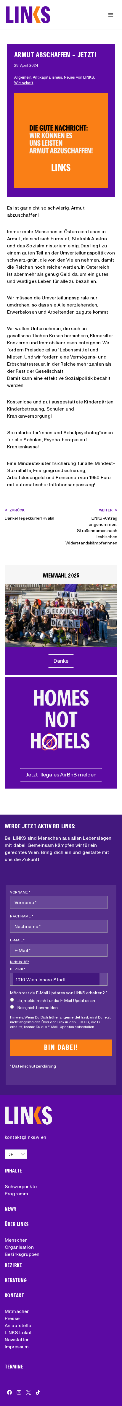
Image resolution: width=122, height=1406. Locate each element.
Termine (14, 1367)
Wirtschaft (23, 83)
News (11, 1209)
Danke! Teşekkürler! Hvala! (29, 514)
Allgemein (22, 77)
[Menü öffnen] (110, 14)
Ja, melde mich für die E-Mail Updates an (56, 1000)
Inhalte (13, 1171)
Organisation (19, 1247)
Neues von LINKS (79, 77)
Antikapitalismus (47, 77)
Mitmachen (17, 1311)
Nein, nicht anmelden (37, 1007)
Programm (16, 1193)
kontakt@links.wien (25, 1137)
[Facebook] (9, 1392)
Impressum (17, 1346)
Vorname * (20, 892)
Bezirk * (17, 969)
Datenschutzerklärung (34, 1066)
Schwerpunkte (21, 1186)
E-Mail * (17, 940)
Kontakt (14, 1296)
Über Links (17, 1224)
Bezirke (13, 1265)
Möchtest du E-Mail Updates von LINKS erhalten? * (58, 992)
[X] (28, 1392)
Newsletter (17, 1339)
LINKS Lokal (18, 1332)
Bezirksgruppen (22, 1254)
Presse (12, 1318)
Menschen (16, 1240)
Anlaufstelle (18, 1325)
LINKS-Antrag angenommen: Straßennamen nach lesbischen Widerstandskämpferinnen (91, 526)
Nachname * (21, 916)
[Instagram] (19, 1392)
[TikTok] (38, 1392)
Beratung (16, 1280)
